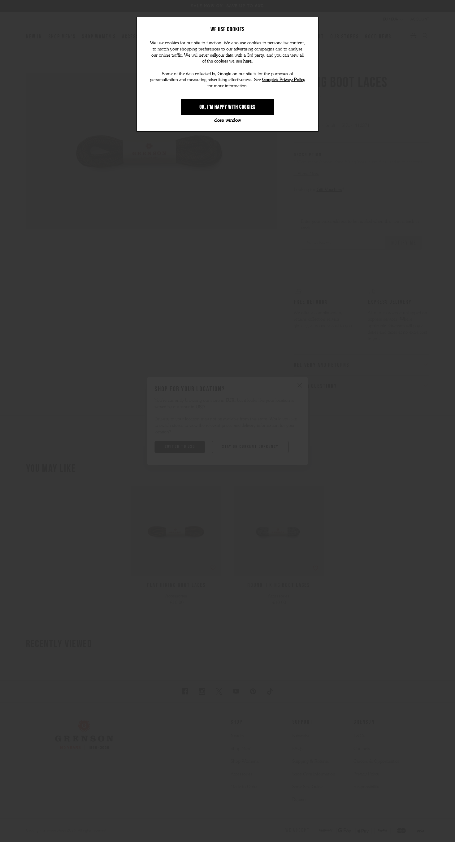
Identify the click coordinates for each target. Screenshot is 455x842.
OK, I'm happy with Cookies (228, 107)
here (247, 61)
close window (227, 120)
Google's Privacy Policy (283, 79)
